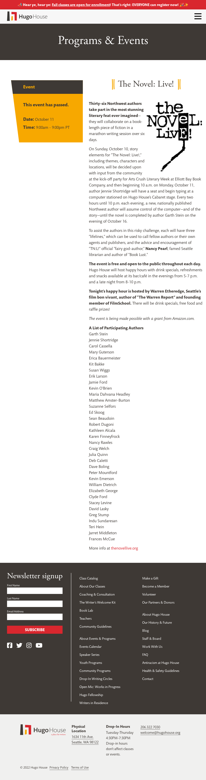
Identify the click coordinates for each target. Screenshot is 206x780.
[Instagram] (29, 645)
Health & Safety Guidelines (160, 670)
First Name (13, 585)
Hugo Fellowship (91, 695)
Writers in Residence (93, 703)
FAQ (145, 654)
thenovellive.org (124, 548)
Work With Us (152, 646)
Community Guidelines (95, 626)
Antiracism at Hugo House (160, 662)
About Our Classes (92, 586)
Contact (147, 679)
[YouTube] (39, 645)
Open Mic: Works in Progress (99, 687)
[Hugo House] (43, 729)
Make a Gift (150, 578)
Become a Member (155, 586)
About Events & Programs (97, 638)
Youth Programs (90, 662)
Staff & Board (151, 638)
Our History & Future (157, 622)
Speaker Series (89, 654)
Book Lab (86, 610)
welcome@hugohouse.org (160, 732)
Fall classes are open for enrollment (81, 4)
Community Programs (94, 670)
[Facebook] (9, 645)
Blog (145, 630)
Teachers (85, 618)
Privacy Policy (58, 767)
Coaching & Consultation (97, 594)
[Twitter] (19, 645)
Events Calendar (90, 646)
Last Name (13, 598)
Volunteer (149, 594)
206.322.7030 (150, 727)
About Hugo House (156, 614)
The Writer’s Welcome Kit (97, 602)
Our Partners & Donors (158, 602)
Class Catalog (88, 578)
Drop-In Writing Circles (95, 679)
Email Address (15, 611)
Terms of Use (80, 767)
